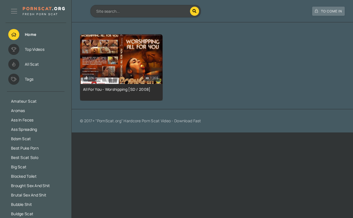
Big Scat (18, 166)
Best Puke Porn (25, 148)
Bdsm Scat (21, 138)
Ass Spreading (24, 129)
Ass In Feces (22, 120)
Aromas (18, 110)
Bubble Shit (21, 204)
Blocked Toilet (24, 176)
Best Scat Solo (24, 157)
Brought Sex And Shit (30, 185)
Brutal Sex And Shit (28, 195)
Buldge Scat (22, 213)
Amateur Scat (24, 101)
